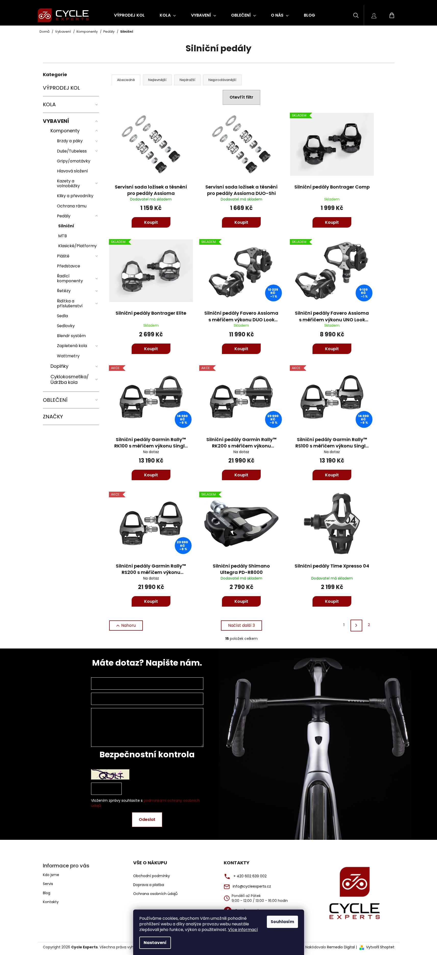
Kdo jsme (51, 874)
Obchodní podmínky (151, 876)
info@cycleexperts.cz (252, 886)
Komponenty (65, 130)
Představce (68, 266)
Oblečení (55, 400)
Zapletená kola (72, 346)
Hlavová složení (72, 171)
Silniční (66, 226)
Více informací (243, 930)
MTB (62, 236)
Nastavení (155, 943)
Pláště (63, 256)
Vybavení (56, 121)
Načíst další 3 (241, 625)
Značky (53, 416)
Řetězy (64, 291)
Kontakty (51, 901)
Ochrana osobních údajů (155, 893)
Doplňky (59, 366)
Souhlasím (282, 922)
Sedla (62, 316)
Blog (46, 892)
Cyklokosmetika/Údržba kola (70, 379)
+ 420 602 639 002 (250, 876)
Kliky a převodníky (75, 196)
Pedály (63, 216)
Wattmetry (68, 356)
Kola (49, 104)
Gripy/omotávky (73, 161)
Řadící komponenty (70, 278)
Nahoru (128, 625)
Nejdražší (187, 79)
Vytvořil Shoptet (380, 947)
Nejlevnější (157, 79)
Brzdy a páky (70, 141)
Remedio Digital (341, 947)
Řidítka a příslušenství (70, 303)
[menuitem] (129, 15)
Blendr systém (71, 336)
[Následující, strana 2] (356, 625)
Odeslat (147, 819)
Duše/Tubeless (72, 151)
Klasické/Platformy (77, 246)
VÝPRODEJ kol (61, 87)
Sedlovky (66, 326)
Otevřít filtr (241, 97)
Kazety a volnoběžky (68, 183)
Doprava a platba (148, 884)
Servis (48, 883)
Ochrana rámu (71, 206)
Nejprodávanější (222, 79)
